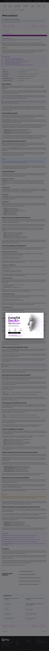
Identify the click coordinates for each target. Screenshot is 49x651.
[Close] (24, 314)
